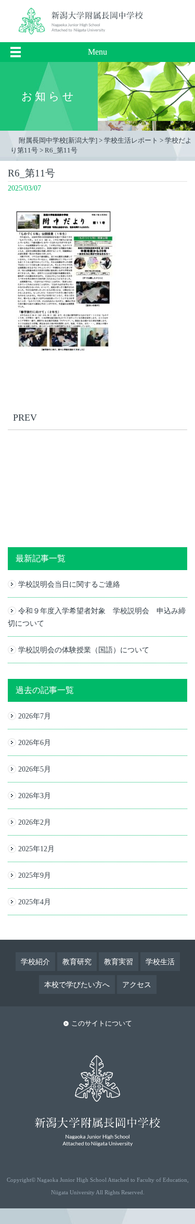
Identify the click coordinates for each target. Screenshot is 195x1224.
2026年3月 (34, 795)
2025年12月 (36, 848)
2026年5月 (34, 769)
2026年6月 (34, 742)
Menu (97, 51)
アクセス (136, 984)
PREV (25, 417)
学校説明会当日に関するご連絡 (69, 584)
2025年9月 (34, 875)
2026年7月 (34, 716)
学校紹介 (35, 961)
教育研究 (77, 961)
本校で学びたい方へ (77, 984)
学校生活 (160, 961)
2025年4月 (34, 902)
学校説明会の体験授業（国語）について (83, 650)
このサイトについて (101, 1023)
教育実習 (118, 961)
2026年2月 (34, 822)
